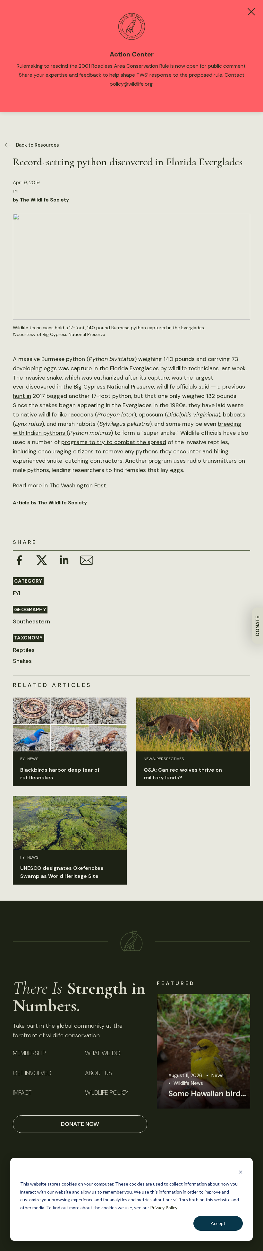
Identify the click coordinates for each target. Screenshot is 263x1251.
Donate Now (80, 1124)
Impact (22, 1093)
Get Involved (32, 1073)
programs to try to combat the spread (113, 442)
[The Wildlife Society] (131, 941)
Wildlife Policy (106, 1093)
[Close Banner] (251, 11)
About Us (98, 1073)
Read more (27, 485)
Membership (29, 1053)
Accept (218, 1223)
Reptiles (24, 650)
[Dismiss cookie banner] (240, 1172)
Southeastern (31, 621)
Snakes (22, 661)
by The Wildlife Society (41, 200)
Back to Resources (37, 145)
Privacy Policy (163, 1207)
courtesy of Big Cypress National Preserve (61, 334)
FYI (15, 191)
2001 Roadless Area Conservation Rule (124, 66)
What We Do (103, 1053)
